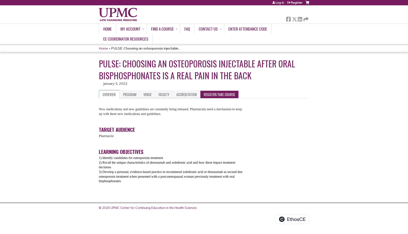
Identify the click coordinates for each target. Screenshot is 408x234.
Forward (305, 18)
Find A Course (162, 29)
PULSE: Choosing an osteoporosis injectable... (145, 48)
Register (296, 2)
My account (130, 29)
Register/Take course (219, 94)
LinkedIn (300, 18)
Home (107, 29)
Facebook (288, 18)
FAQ (187, 29)
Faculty (164, 94)
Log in (280, 2)
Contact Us (208, 29)
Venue (147, 94)
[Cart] (307, 4)
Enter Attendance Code (247, 29)
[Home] (118, 14)
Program (129, 94)
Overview (109, 94)
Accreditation (186, 94)
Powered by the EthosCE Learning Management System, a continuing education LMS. (292, 219)
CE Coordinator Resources (125, 39)
